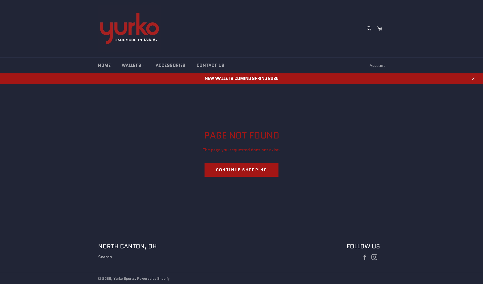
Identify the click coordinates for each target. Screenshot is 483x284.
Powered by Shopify (153, 278)
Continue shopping (241, 170)
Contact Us (211, 65)
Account (377, 65)
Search (105, 257)
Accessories (171, 65)
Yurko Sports (124, 278)
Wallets (132, 65)
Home (104, 65)
